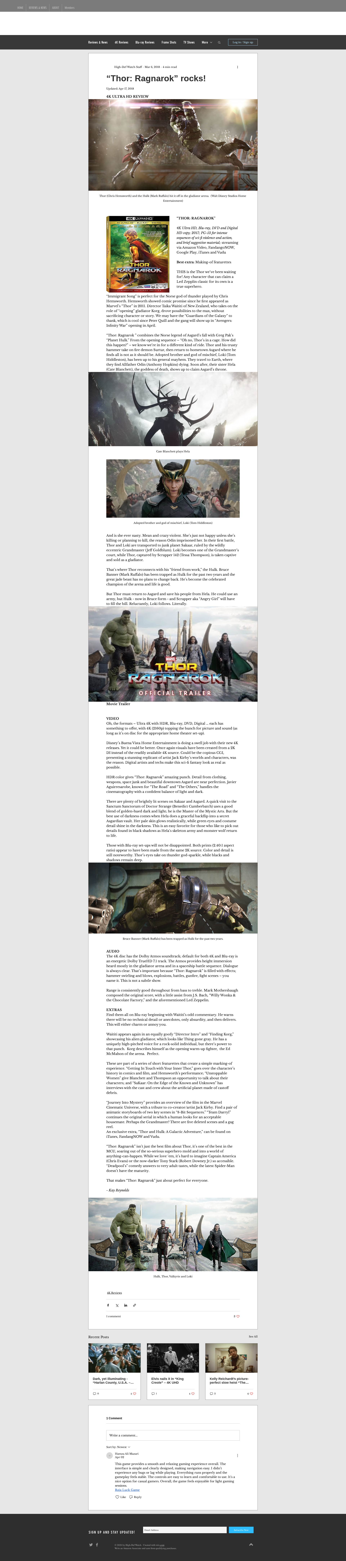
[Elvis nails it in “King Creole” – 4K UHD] (173, 1358)
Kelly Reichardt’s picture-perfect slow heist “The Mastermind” (229, 1381)
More (205, 42)
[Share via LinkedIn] (125, 1305)
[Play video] (173, 654)
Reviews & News (98, 42)
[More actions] (237, 67)
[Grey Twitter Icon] (91, 1544)
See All (253, 1336)
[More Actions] (237, 1455)
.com (162, 1545)
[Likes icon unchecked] (117, 1497)
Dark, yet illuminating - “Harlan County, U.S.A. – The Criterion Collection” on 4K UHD (114, 1381)
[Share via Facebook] (108, 1305)
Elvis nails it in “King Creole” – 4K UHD (167, 1380)
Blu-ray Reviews (145, 42)
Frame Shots (169, 42)
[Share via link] (134, 1305)
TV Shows (189, 42)
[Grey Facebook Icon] (97, 1544)
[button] (219, 42)
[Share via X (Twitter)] (117, 1305)
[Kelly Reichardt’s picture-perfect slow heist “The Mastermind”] (231, 1358)
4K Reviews (121, 42)
